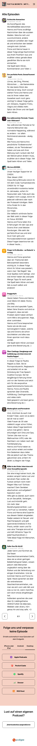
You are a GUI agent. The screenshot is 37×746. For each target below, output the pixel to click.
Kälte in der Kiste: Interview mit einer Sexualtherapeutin (20, 467)
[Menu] (34, 4)
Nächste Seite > (32, 616)
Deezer (21, 683)
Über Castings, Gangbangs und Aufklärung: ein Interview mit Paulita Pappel (19, 353)
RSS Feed (20, 691)
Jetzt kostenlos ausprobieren (18, 725)
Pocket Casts (20, 666)
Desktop (30, 646)
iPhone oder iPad (9, 647)
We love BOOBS (13, 167)
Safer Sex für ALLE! (15, 546)
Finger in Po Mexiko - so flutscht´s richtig (21, 251)
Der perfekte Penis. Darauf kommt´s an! (21, 75)
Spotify (21, 674)
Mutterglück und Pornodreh (18, 409)
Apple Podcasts (20, 657)
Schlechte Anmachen (16, 19)
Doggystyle (12, 294)
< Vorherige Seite (5, 616)
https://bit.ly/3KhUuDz (17, 180)
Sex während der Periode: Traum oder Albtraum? (20, 119)
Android (20, 646)
